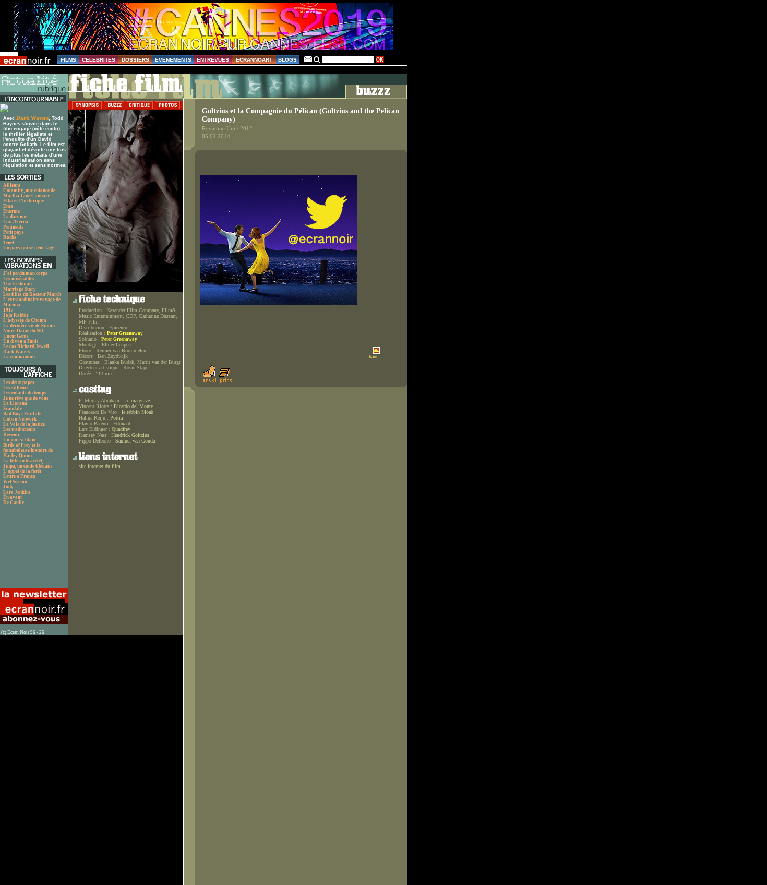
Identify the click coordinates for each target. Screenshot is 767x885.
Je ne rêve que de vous (26, 398)
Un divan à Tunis (21, 341)
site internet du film (100, 466)
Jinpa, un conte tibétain (27, 466)
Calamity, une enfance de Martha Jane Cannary (29, 193)
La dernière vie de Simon (29, 325)
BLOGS (287, 60)
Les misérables (18, 278)
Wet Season (15, 481)
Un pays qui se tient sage (28, 247)
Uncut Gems (16, 336)
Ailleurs (11, 185)
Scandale (12, 408)
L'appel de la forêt (22, 471)
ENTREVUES (213, 60)
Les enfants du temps (24, 393)
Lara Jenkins (17, 492)
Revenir (11, 434)
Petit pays (13, 232)
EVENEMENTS (173, 60)
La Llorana (15, 403)
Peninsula (13, 227)
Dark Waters (32, 118)
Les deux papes (18, 382)
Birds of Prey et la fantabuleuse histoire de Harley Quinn (28, 450)
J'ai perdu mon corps (25, 273)
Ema (8, 206)
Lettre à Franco (19, 476)
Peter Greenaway (125, 333)
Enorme (11, 211)
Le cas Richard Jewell (26, 346)
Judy (8, 486)
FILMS (68, 60)
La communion (19, 357)
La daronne (15, 216)
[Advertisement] (32, 549)
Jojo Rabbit (15, 315)
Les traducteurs (19, 429)
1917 (8, 310)
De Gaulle (13, 502)
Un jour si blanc (20, 439)
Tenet (8, 242)
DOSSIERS (135, 60)
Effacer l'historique (23, 201)
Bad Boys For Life (22, 413)
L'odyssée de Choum (24, 320)
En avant (12, 497)
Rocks (9, 237)
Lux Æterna (15, 221)
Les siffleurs (16, 387)
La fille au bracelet (22, 460)
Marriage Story (19, 289)
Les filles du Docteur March (32, 294)
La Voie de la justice (24, 424)
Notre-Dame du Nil (23, 330)
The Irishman (17, 283)
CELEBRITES (98, 60)
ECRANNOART (254, 60)
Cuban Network (20, 419)
